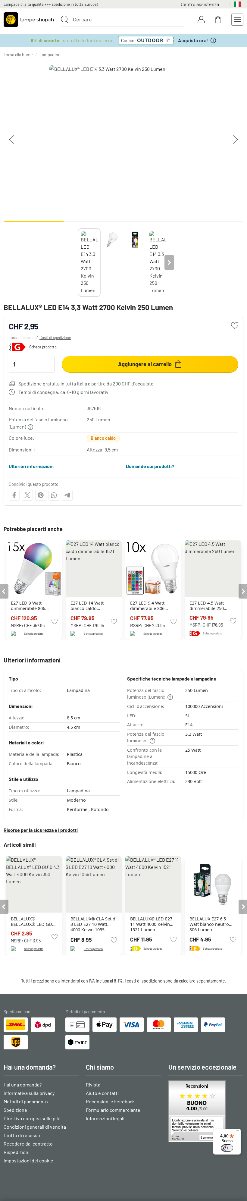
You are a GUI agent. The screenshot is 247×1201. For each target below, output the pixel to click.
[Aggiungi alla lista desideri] (234, 325)
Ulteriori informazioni (31, 466)
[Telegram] (67, 495)
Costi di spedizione (55, 337)
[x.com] (27, 495)
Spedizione (15, 1110)
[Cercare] (64, 19)
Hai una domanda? (23, 1084)
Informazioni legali (105, 1118)
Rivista (93, 1084)
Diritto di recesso (22, 1135)
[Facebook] (14, 495)
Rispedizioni (17, 1152)
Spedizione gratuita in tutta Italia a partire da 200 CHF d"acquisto (86, 383)
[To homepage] (29, 19)
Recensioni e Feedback (110, 1101)
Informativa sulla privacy (29, 1093)
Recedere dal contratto (28, 1143)
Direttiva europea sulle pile (32, 1118)
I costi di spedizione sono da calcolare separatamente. (175, 980)
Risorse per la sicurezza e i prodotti (41, 830)
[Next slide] (169, 262)
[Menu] (237, 1132)
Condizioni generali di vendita (35, 1127)
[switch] (227, 1148)
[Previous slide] (78, 262)
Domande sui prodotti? (150, 466)
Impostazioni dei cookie (28, 1160)
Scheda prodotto (42, 346)
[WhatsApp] (53, 495)
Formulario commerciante (113, 1110)
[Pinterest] (40, 495)
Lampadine (50, 54)
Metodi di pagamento (26, 1101)
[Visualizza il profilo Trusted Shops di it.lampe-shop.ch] (205, 1111)
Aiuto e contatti (102, 1093)
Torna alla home (18, 54)
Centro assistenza (200, 4)
